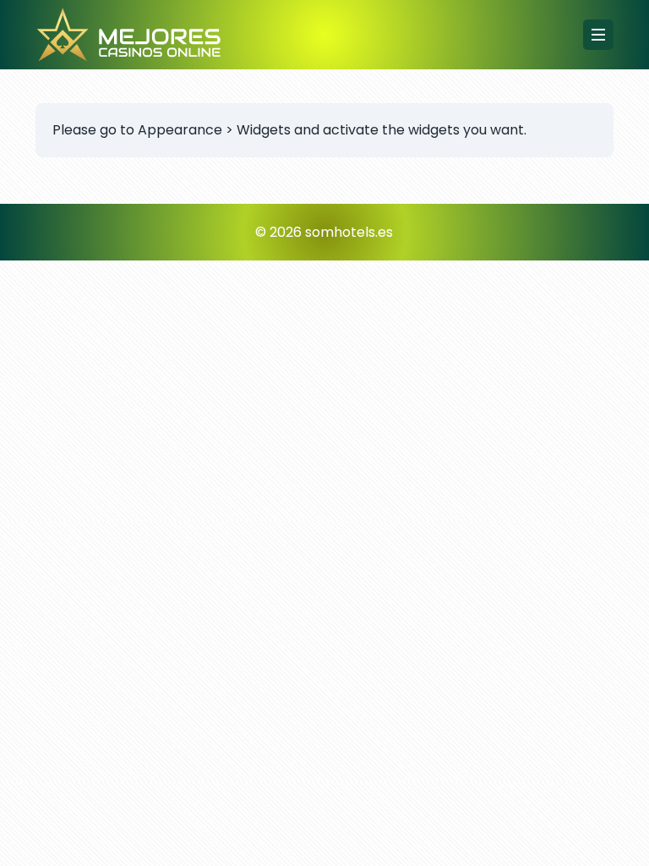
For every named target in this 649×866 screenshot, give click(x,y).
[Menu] (598, 34)
